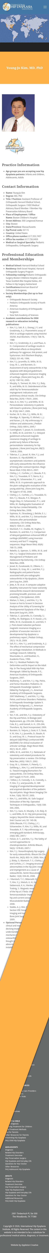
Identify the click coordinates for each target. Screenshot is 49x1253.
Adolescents (11, 1147)
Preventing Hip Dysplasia (15, 1137)
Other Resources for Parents (17, 1135)
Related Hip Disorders (14, 1152)
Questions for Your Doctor (16, 1163)
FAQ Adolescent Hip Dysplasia (17, 1169)
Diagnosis (9, 1150)
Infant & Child (12, 1121)
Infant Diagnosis (12, 1123)
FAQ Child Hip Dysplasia (15, 1140)
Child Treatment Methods (15, 1129)
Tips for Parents (11, 1132)
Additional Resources (14, 1198)
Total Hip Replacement (14, 1190)
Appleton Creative (30, 1245)
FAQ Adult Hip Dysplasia (15, 1201)
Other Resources (12, 1166)
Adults (8, 1176)
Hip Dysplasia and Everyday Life (18, 1161)
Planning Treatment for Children (18, 1126)
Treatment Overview (13, 1155)
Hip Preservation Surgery (15, 1158)
